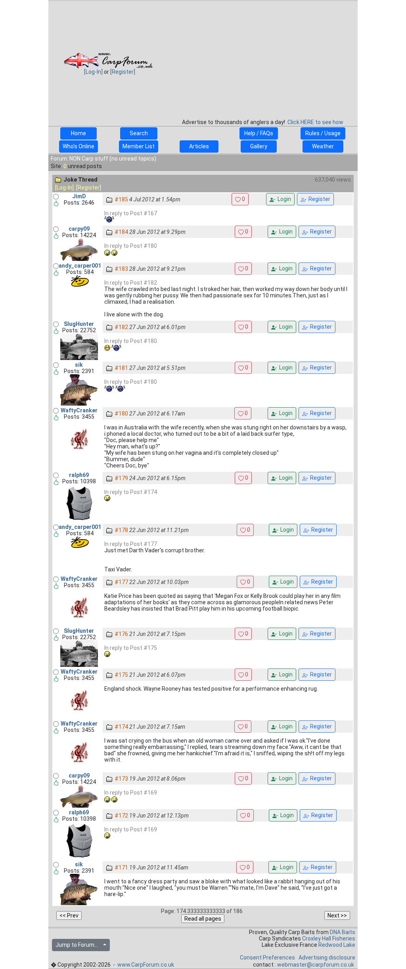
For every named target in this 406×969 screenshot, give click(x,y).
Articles (199, 146)
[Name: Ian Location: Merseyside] (79, 438)
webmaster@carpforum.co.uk (315, 964)
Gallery (258, 146)
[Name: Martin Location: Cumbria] (79, 346)
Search (139, 133)
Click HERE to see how (315, 122)
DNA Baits (342, 932)
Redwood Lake (336, 945)
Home (78, 133)
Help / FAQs (258, 133)
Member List (139, 146)
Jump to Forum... (79, 945)
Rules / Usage (323, 133)
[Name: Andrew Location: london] (80, 281)
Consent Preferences (267, 957)
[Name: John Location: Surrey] (79, 503)
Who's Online (78, 146)
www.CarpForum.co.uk (145, 964)
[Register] (122, 72)
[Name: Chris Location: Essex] (79, 249)
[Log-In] (93, 72)
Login (283, 199)
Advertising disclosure (327, 957)
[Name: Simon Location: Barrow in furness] (79, 390)
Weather (323, 146)
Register (318, 199)
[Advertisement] (262, 57)
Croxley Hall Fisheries (328, 938)
